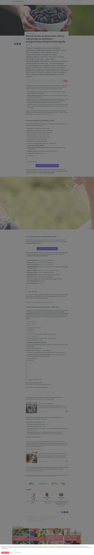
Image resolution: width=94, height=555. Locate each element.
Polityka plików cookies (17, 552)
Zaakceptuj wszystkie (5, 552)
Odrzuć (11, 552)
